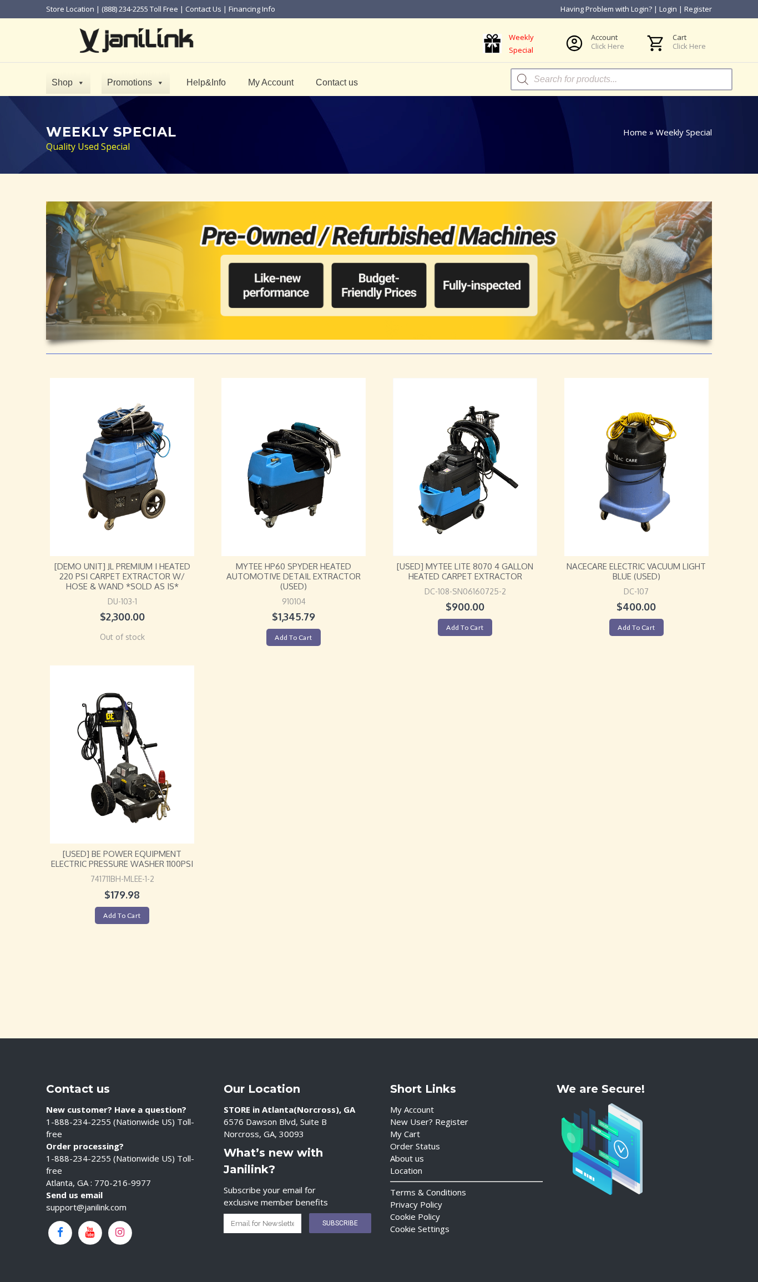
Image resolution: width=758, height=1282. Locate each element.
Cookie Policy (415, 1216)
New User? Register (429, 1121)
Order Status (415, 1146)
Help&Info (206, 82)
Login (668, 9)
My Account (271, 82)
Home (635, 132)
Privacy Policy (416, 1204)
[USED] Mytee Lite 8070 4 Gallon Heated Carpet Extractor (465, 571)
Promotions (129, 82)
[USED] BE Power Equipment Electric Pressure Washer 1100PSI (122, 859)
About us (407, 1158)
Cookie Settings (419, 1228)
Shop (62, 82)
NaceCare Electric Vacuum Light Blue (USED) (636, 571)
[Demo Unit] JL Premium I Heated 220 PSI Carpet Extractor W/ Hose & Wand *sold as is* (122, 576)
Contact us (337, 82)
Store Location (70, 9)
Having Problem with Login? (606, 9)
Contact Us (203, 9)
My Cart (405, 1133)
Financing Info (252, 9)
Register (698, 9)
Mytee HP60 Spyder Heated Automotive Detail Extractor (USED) (293, 576)
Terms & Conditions (428, 1192)
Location (406, 1170)
